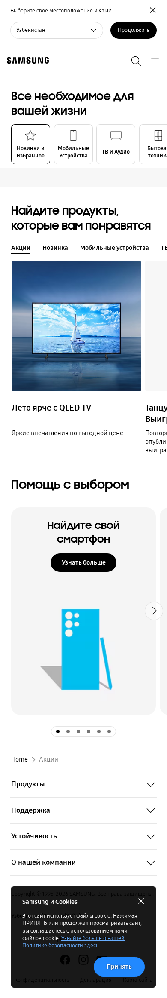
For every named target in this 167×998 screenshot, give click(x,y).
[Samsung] (26, 60)
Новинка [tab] (55, 248)
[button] (158, 144)
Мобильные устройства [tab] (114, 248)
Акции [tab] (20, 248)
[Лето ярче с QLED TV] (76, 326)
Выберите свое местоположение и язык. (61, 10)
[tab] (30, 144)
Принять (119, 966)
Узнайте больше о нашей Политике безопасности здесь (73, 942)
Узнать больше (84, 562)
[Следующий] (158, 358)
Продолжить (133, 30)
